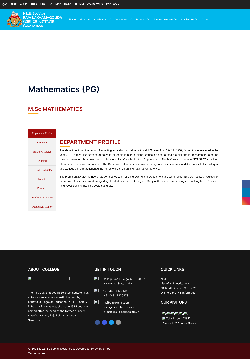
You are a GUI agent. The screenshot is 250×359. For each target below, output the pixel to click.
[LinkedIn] (118, 322)
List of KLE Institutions (175, 283)
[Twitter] (111, 322)
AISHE (23, 4)
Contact (206, 19)
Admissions (187, 19)
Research (141, 19)
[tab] (42, 133)
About (82, 19)
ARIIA (34, 4)
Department (121, 19)
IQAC (5, 4)
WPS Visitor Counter (185, 323)
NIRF (14, 4)
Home (72, 19)
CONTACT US (95, 4)
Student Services (163, 19)
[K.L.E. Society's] (34, 19)
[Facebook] (97, 322)
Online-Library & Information (179, 292)
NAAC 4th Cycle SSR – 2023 (179, 288)
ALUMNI (79, 4)
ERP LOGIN (112, 4)
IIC (50, 4)
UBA (43, 4)
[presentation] (42, 133)
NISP (58, 4)
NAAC (67, 4)
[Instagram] (104, 322)
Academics (100, 19)
